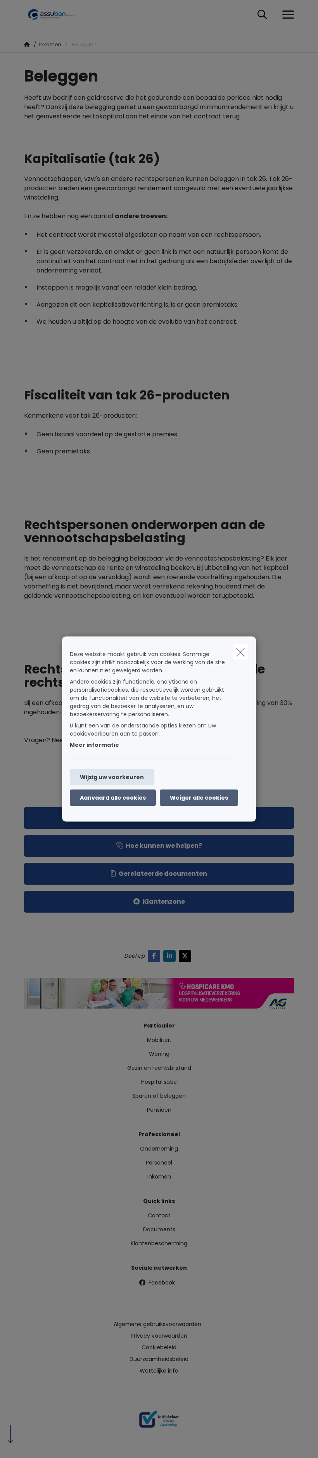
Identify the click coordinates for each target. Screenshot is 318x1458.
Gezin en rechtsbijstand (159, 1068)
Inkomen (159, 1176)
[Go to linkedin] (171, 955)
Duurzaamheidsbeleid (159, 1359)
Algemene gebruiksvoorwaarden (157, 1324)
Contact (159, 1215)
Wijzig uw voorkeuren (112, 777)
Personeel (159, 1162)
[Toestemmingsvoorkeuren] (30, 1443)
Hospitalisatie (159, 1082)
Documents (159, 1229)
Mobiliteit (159, 1040)
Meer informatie (94, 745)
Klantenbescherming (159, 1243)
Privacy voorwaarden (159, 1336)
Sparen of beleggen (159, 1096)
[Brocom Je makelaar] (159, 1423)
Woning (159, 1054)
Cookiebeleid (159, 1347)
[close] (240, 652)
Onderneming (159, 1149)
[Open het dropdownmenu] (286, 14)
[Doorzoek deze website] (262, 14)
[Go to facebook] (155, 955)
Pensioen (159, 1110)
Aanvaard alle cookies (113, 798)
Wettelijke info (159, 1371)
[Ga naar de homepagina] (55, 14)
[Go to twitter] (186, 955)
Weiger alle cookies (199, 798)
